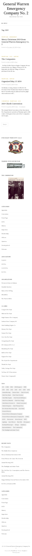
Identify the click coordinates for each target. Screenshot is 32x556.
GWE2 (27, 416)
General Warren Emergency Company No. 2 (16, 9)
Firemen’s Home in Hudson (9, 283)
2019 (28, 389)
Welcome (4, 249)
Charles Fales (15, 392)
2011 (3, 389)
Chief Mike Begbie (7, 398)
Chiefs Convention (21, 403)
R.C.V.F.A (4, 272)
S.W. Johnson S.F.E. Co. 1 (8, 345)
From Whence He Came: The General (12, 458)
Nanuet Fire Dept (6, 333)
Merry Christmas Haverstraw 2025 (11, 454)
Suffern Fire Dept (6, 352)
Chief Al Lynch (24, 392)
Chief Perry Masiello (7, 400)
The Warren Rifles (7, 298)
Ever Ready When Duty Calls (9, 408)
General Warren (6, 411)
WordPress (14, 550)
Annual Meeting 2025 (7, 462)
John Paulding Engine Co (9, 325)
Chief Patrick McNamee (20, 398)
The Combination (17, 427)
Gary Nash (21, 408)
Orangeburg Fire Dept (8, 341)
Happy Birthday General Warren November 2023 (15, 480)
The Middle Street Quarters (9, 451)
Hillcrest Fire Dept (7, 313)
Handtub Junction (6, 287)
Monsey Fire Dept (7, 329)
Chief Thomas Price (18, 406)
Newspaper (27, 422)
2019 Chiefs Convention (12, 104)
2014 (7, 389)
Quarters (4, 241)
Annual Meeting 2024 (7, 476)
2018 (24, 389)
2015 (12, 389)
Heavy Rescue (18, 419)
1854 (11, 387)
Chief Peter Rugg (19, 400)
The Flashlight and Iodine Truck (10, 430)
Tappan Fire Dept (6, 356)
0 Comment (22, 106)
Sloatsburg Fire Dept (7, 348)
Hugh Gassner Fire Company (10, 317)
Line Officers (12, 422)
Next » (5, 124)
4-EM (7, 387)
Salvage (17, 424)
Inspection (5, 229)
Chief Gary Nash (6, 395)
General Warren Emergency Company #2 (13, 416)
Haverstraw (10, 419)
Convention (5, 101)
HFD (25, 419)
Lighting (4, 422)
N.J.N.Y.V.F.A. (5, 268)
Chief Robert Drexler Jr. (8, 403)
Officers (4, 237)
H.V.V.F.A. (4, 264)
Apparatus (4, 210)
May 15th (19, 422)
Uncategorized (6, 245)
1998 (25, 387)
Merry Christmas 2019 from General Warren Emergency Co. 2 (15, 41)
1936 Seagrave (18, 387)
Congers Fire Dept (7, 309)
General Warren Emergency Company (12, 414)
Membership (13, 37)
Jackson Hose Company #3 (9, 321)
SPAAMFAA (5, 294)
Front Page (5, 37)
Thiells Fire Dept (6, 364)
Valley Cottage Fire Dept (8, 368)
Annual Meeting (6, 392)
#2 (3, 387)
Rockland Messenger (7, 424)
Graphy (24, 550)
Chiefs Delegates (6, 406)
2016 (16, 389)
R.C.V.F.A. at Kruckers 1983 (9, 483)
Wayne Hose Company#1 (9, 376)
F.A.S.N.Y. (4, 260)
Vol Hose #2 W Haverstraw (9, 372)
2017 (20, 389)
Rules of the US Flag (7, 291)
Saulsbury (23, 424)
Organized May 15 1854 (11, 81)
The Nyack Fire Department (9, 360)
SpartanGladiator (6, 427)
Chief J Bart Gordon (18, 395)
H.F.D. (11, 56)
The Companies (8, 59)
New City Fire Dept (7, 337)
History (16, 56)
